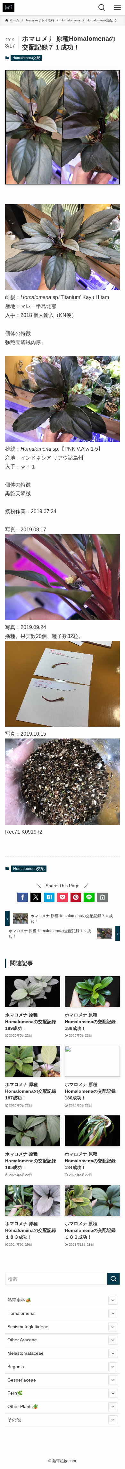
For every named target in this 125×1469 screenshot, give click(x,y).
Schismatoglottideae (27, 1326)
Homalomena (21, 1313)
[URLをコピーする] (102, 897)
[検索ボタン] (102, 7)
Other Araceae (22, 1339)
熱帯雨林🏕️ (19, 1299)
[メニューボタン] (117, 7)
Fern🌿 (15, 1393)
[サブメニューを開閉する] (112, 1300)
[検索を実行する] (113, 1279)
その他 (14, 1419)
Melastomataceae (25, 1353)
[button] (22, 897)
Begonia (15, 1366)
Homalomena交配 (26, 58)
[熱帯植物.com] (8, 7)
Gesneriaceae (21, 1380)
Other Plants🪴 (22, 1406)
